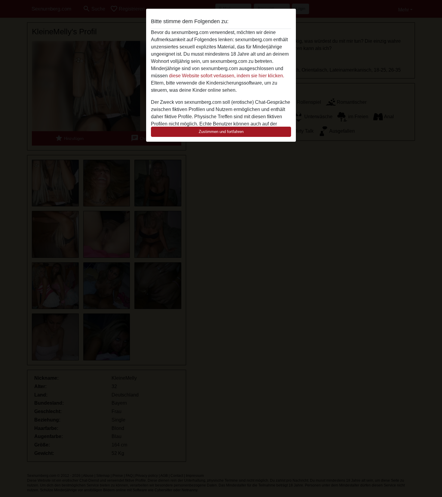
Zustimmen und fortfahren (221, 131)
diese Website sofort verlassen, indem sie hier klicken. (226, 75)
